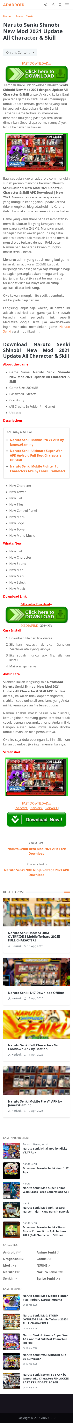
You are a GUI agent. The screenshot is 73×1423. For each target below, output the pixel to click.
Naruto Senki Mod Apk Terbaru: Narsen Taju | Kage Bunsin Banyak (46, 1209)
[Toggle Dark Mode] (54, 4)
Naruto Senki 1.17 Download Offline (36, 993)
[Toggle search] (60, 4)
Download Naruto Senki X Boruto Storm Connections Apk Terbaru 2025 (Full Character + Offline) (45, 1231)
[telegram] (46, 5)
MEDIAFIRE (29, 625)
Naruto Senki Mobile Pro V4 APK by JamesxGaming (35, 1103)
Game (36, 1144)
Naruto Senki (30, 1164)
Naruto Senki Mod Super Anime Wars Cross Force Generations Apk (46, 1190)
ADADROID (14, 4)
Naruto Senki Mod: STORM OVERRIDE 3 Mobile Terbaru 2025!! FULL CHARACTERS (34, 936)
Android (27, 1144)
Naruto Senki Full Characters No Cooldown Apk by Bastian (33, 1047)
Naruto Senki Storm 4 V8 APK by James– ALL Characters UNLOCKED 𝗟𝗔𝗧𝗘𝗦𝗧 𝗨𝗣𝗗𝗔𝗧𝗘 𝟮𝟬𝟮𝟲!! (46, 1378)
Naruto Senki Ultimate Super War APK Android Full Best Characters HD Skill (36, 455)
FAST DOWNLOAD (36, 63)
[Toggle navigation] (67, 5)
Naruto (45, 1144)
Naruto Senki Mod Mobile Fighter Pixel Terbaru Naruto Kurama (45, 1297)
